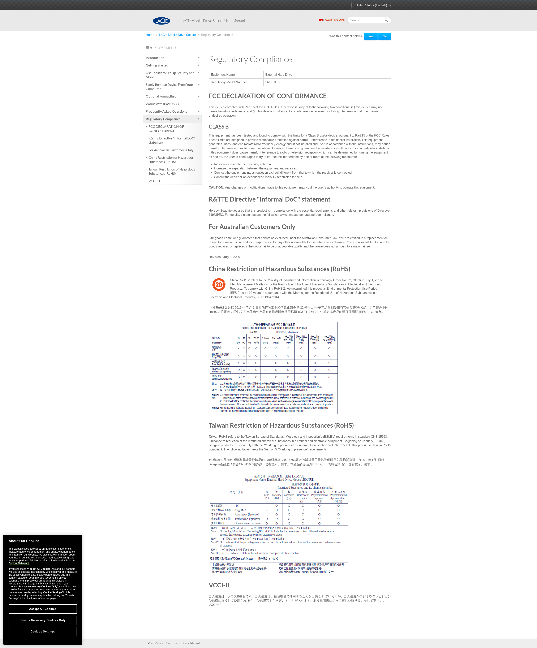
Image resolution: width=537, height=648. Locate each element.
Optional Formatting (161, 96)
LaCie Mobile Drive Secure (178, 34)
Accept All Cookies (42, 608)
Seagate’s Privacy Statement (44, 583)
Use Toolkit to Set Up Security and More (170, 75)
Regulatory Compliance (163, 119)
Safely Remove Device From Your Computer (169, 86)
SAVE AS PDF (335, 20)
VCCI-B (154, 181)
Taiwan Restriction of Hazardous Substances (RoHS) (172, 171)
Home (150, 34)
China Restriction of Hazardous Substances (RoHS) (171, 159)
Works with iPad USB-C (163, 104)
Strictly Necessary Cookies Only (42, 620)
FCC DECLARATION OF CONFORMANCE (166, 128)
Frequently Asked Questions (166, 111)
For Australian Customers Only (171, 150)
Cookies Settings (43, 631)
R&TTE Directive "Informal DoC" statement (172, 140)
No (385, 36)
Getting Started (157, 65)
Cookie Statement (19, 563)
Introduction (155, 58)
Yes (370, 36)
